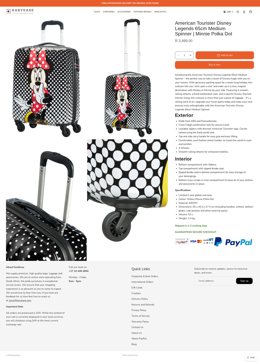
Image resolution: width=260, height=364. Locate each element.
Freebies (136, 293)
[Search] (237, 11)
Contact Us (137, 327)
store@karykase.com (20, 300)
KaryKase (16, 355)
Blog (134, 344)
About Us (137, 333)
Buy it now (214, 64)
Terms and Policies (130, 355)
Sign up (244, 281)
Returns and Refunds (143, 304)
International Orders (142, 282)
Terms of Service (141, 316)
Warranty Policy (140, 321)
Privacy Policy (139, 310)
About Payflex (139, 338)
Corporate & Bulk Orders (145, 276)
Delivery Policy (140, 299)
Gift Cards (137, 287)
